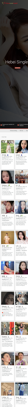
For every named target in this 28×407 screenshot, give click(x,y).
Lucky (4, 367)
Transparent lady (19, 342)
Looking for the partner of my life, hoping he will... (7, 281)
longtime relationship (6, 401)
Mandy (4, 306)
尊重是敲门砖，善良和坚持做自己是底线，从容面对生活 (21, 372)
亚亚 (3, 246)
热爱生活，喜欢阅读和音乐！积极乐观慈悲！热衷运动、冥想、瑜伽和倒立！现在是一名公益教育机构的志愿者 (21, 402)
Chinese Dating (13, 130)
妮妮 (3, 276)
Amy (17, 215)
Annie (18, 276)
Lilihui (4, 397)
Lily (17, 246)
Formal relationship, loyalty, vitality (21, 159)
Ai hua (4, 155)
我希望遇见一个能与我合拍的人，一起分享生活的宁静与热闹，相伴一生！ (21, 250)
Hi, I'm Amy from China (20, 403)
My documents (19, 311)
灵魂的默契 (4, 250)
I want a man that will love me (21, 341)
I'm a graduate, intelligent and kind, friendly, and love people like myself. (7, 374)
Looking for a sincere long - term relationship (21, 280)
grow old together (5, 189)
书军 (3, 216)
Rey (17, 337)
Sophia (4, 337)
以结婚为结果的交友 (6, 371)
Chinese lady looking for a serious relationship (7, 311)
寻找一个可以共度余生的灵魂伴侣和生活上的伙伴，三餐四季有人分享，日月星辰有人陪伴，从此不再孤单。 (7, 341)
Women (21, 130)
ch (17, 185)
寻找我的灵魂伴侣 (5, 220)
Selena (4, 185)
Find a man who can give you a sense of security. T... (21, 220)
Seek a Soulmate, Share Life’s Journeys (7, 159)
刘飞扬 (18, 306)
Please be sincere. (19, 189)
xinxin (18, 155)
